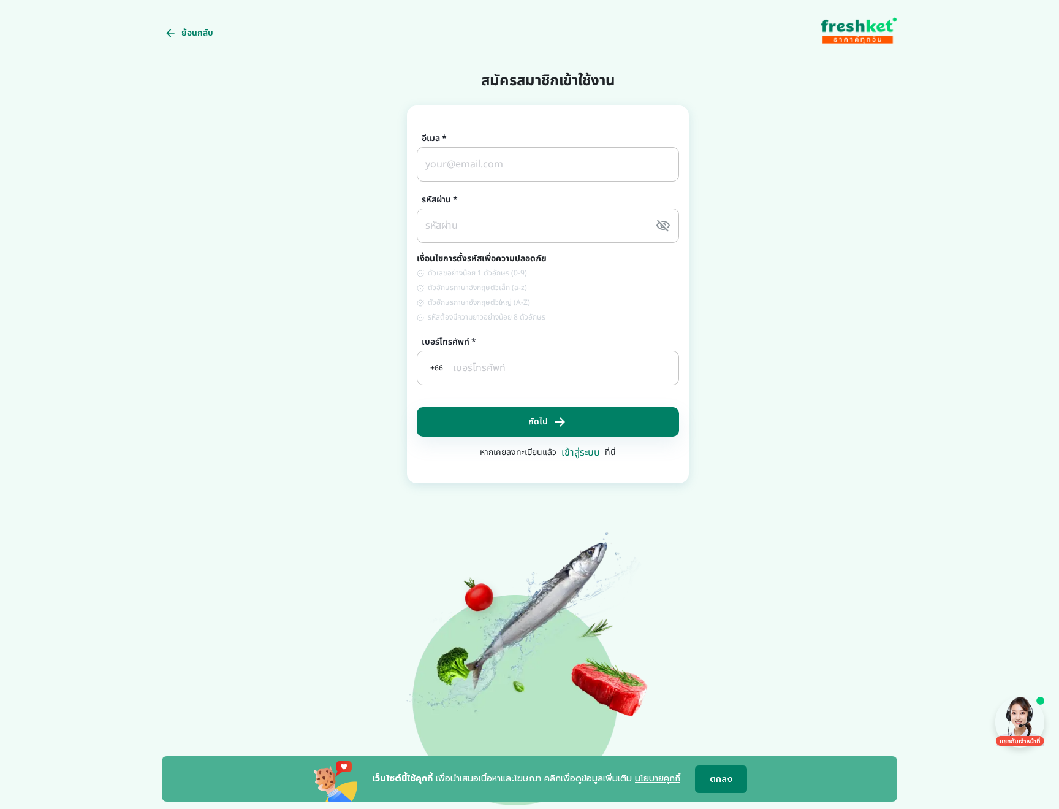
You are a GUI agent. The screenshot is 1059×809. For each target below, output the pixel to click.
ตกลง (721, 779)
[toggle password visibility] (663, 225)
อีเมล (434, 138)
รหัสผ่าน (440, 200)
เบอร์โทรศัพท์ (449, 342)
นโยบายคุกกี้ (657, 778)
